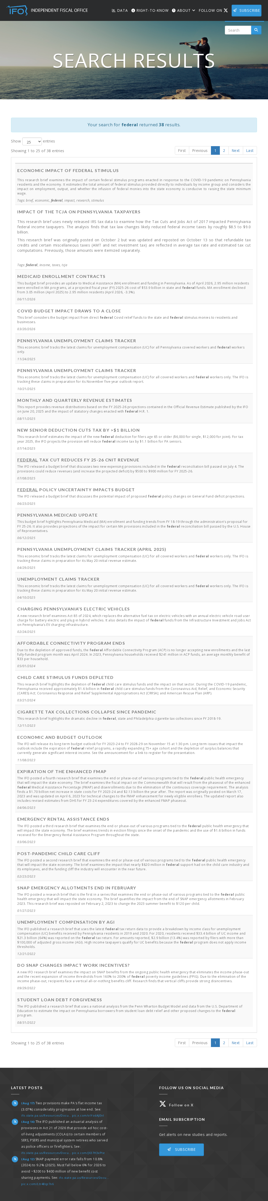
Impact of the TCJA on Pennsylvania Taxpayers (79, 211)
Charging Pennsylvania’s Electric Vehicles (73, 608)
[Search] (256, 30)
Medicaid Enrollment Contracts (61, 276)
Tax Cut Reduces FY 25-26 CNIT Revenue (78, 459)
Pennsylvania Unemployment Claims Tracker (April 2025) (91, 549)
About (184, 10)
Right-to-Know (152, 10)
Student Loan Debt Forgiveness (59, 999)
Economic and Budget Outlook (60, 737)
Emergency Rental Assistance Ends (63, 818)
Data (122, 10)
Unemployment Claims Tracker (58, 578)
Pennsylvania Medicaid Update (57, 514)
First (182, 150)
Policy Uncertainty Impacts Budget (76, 489)
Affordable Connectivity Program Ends (71, 642)
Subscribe (249, 10)
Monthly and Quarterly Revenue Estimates (74, 400)
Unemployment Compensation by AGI (66, 921)
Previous (200, 150)
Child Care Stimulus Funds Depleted (65, 677)
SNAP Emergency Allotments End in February (76, 887)
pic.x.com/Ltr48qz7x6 (37, 1184)
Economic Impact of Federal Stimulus (68, 170)
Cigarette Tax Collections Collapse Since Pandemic (87, 711)
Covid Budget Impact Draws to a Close (69, 310)
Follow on (215, 10)
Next (236, 150)
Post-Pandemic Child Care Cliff (58, 853)
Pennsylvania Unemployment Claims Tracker (76, 340)
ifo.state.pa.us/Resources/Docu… (46, 1115)
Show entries (33, 140)
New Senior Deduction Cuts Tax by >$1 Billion (78, 429)
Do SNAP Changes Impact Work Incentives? (73, 965)
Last (250, 150)
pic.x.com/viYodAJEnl (88, 1115)
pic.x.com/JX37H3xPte (88, 1153)
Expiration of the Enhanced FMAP (62, 771)
